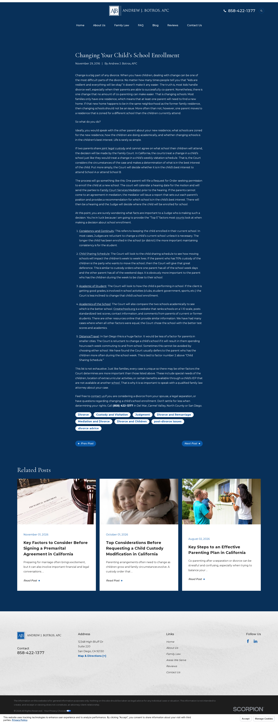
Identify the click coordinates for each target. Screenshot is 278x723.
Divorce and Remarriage (174, 414)
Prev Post (87, 443)
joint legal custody (113, 148)
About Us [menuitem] (99, 25)
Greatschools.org (124, 308)
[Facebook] (248, 641)
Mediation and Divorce (94, 421)
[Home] (139, 11)
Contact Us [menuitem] (194, 25)
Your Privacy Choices (55, 711)
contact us (98, 396)
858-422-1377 (241, 11)
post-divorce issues (167, 421)
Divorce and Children (132, 421)
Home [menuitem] (80, 25)
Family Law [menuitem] (121, 25)
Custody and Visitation (112, 414)
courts (180, 217)
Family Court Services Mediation (120, 190)
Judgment (142, 414)
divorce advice (88, 428)
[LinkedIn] (255, 641)
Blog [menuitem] (155, 25)
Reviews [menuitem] (172, 25)
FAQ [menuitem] (141, 25)
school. (116, 382)
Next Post (190, 443)
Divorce (83, 414)
